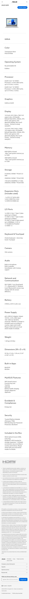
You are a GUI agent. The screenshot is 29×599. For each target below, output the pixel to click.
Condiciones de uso (6, 593)
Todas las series (20, 559)
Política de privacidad (17, 593)
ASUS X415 (5, 5)
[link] (14, 2)
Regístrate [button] (23, 579)
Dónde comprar (22, 7)
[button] (2, 2)
